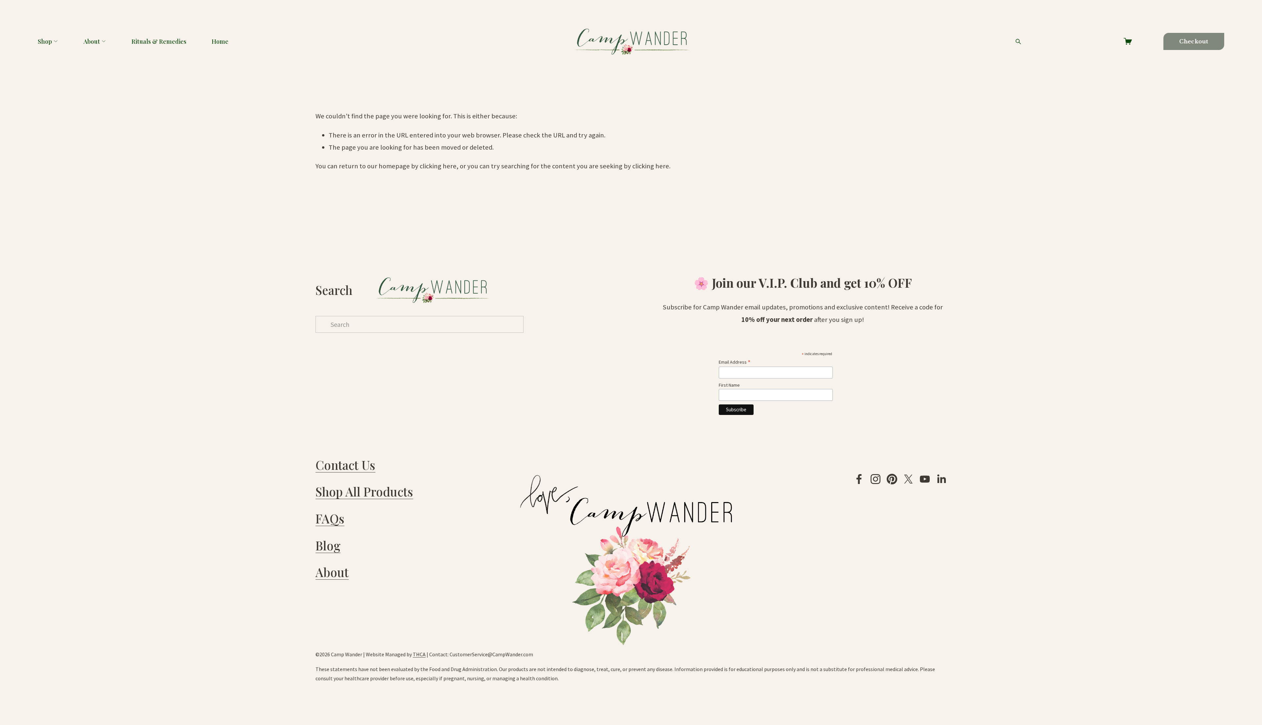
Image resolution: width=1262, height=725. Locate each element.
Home (220, 41)
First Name (729, 385)
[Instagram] (875, 479)
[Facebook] (859, 479)
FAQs (330, 518)
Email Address (735, 362)
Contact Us (345, 465)
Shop (45, 41)
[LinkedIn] (941, 479)
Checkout (1193, 41)
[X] (908, 479)
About (91, 41)
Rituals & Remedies (158, 41)
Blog (328, 545)
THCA (419, 654)
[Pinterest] (892, 479)
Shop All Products (364, 491)
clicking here (438, 166)
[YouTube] (925, 479)
